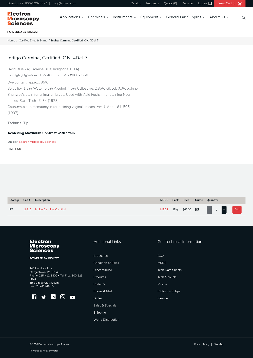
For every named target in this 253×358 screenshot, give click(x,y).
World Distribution (106, 319)
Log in (202, 3)
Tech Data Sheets (170, 270)
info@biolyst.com (64, 3)
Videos (162, 284)
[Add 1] (224, 210)
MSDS (164, 209)
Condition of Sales (106, 263)
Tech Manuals (167, 277)
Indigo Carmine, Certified (50, 209)
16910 (27, 209)
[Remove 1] (209, 210)
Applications (70, 17)
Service (163, 298)
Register (187, 3)
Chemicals (96, 17)
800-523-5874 (36, 3)
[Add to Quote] (197, 210)
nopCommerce (50, 351)
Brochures (100, 256)
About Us (217, 17)
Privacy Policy (201, 344)
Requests (152, 3)
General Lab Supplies (183, 17)
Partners (99, 284)
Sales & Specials (104, 305)
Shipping (99, 312)
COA (161, 256)
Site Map (218, 344)
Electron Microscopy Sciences (37, 142)
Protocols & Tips (169, 291)
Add (237, 209)
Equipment (149, 17)
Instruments (123, 17)
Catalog (136, 3)
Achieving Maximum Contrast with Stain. (42, 133)
